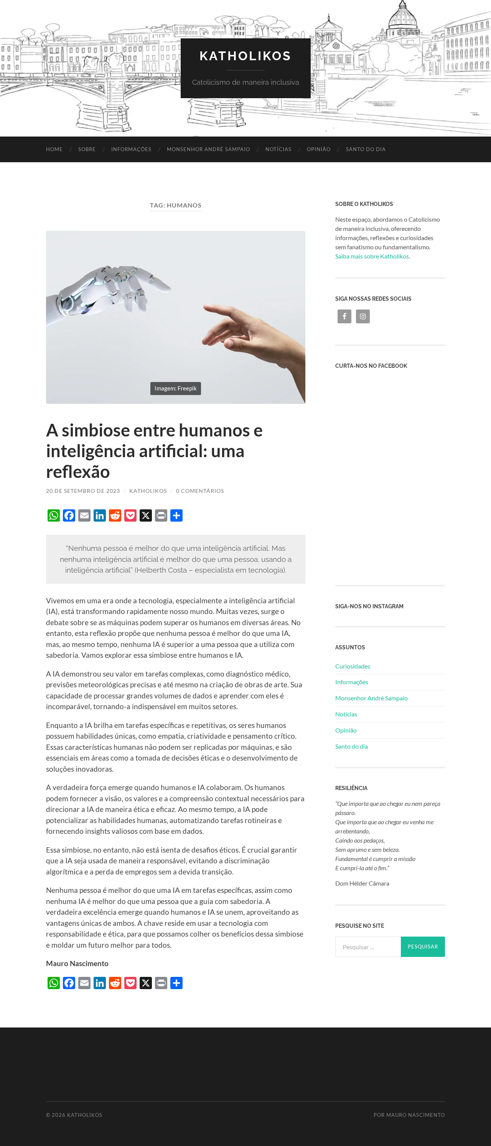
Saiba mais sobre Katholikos (372, 256)
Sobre (87, 149)
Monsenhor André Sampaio (208, 149)
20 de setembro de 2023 (83, 490)
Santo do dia (366, 149)
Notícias (278, 149)
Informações (131, 149)
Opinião (319, 149)
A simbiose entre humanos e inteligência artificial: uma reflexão (154, 451)
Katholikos (245, 56)
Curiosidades (352, 666)
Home (54, 149)
